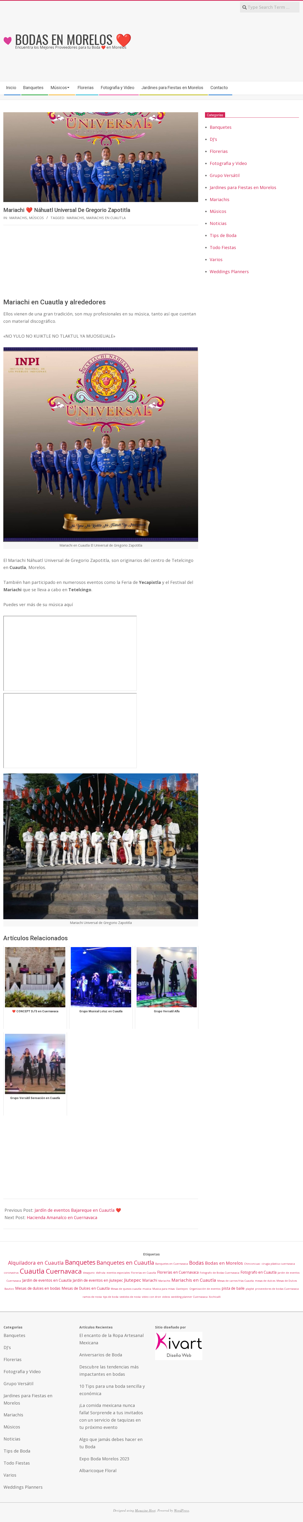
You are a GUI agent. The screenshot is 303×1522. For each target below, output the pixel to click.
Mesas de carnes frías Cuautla (235, 1280)
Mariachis (18, 218)
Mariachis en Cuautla (106, 218)
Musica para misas (163, 1288)
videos (166, 1296)
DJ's (213, 139)
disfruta (100, 1272)
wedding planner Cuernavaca (189, 1296)
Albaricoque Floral (97, 1470)
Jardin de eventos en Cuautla (46, 1280)
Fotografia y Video (228, 163)
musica (147, 1288)
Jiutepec (132, 1280)
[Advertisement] (225, 47)
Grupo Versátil (225, 175)
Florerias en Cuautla (143, 1272)
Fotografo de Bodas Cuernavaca (219, 1272)
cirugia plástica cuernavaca (278, 1263)
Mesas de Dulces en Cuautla (86, 1288)
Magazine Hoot (145, 1510)
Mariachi (149, 1280)
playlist (250, 1288)
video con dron (151, 1296)
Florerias (219, 151)
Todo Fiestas (223, 247)
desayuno (89, 1272)
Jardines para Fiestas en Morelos (243, 187)
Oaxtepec (182, 1288)
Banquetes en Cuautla (125, 1262)
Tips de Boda (223, 235)
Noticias (218, 223)
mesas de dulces (265, 1280)
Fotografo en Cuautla (258, 1272)
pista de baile (233, 1288)
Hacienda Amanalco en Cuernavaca (62, 1217)
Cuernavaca (64, 1271)
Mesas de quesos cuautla (126, 1288)
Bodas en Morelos (224, 1263)
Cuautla (32, 1271)
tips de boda (110, 1296)
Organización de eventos (204, 1288)
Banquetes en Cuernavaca (171, 1263)
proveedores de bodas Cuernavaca (277, 1288)
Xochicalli (215, 1296)
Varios (216, 259)
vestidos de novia (130, 1296)
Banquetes (221, 127)
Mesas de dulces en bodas (37, 1288)
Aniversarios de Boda (100, 1355)
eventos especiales (118, 1272)
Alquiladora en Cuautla (36, 1262)
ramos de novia (92, 1296)
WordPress (181, 1510)
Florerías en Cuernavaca (178, 1272)
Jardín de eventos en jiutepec (98, 1280)
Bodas (196, 1262)
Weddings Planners (229, 271)
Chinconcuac (252, 1263)
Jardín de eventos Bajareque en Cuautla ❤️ (78, 1210)
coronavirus (11, 1272)
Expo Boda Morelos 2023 (104, 1459)
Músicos (36, 218)
